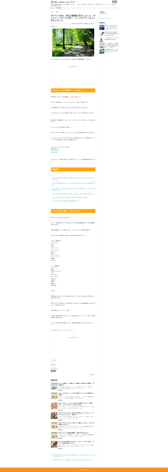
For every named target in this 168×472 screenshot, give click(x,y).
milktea (93, 374)
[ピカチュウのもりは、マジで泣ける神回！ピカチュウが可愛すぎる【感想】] (54, 396)
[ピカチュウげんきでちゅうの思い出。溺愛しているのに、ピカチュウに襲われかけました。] (54, 425)
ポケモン (93, 23)
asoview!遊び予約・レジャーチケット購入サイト (62, 330)
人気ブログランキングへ (105, 18)
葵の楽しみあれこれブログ (63, 2)
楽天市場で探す (54, 150)
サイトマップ (52, 7)
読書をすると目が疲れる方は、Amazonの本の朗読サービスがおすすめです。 (112, 34)
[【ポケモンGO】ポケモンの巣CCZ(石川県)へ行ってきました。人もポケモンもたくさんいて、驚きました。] (54, 415)
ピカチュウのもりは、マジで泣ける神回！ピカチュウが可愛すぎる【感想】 (70, 197)
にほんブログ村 (103, 13)
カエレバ (58, 148)
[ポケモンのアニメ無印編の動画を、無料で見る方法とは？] (54, 435)
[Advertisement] (73, 77)
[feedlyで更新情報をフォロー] (113, 2)
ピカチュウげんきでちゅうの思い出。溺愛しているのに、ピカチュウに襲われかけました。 (73, 193)
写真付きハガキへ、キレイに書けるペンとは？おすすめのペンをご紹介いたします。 (73, 459)
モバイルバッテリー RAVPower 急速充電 (60, 146)
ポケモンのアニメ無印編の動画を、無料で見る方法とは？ (73, 432)
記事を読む (60, 390)
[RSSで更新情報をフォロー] (116, 2)
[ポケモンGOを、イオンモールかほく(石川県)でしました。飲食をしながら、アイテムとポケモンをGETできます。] (54, 406)
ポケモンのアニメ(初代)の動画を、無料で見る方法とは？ (65, 200)
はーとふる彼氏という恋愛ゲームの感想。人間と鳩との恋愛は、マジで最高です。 (111, 45)
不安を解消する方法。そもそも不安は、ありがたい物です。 (111, 51)
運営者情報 (58, 7)
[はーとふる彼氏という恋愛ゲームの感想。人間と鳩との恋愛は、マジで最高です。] (54, 386)
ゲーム (88, 23)
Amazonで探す (54, 152)
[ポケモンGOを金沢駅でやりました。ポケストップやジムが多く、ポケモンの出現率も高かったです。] (54, 444)
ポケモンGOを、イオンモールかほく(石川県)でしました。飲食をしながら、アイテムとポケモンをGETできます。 (74, 455)
